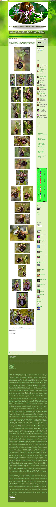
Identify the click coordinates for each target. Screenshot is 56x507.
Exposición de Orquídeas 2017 (19, 430)
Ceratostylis (27, 387)
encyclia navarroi (32, 416)
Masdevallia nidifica (33, 452)
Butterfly (11, 385)
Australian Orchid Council (12, 358)
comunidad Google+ (19, 392)
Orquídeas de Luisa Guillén (12, 470)
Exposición (19, 425)
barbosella (24, 380)
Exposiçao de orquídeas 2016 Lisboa (42, 423)
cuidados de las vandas (43, 400)
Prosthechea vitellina (20, 481)
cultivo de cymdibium (33, 405)
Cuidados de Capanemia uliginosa (12, 398)
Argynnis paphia (29, 379)
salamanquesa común (44, 483)
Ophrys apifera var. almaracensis (26, 462)
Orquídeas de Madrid (18, 470)
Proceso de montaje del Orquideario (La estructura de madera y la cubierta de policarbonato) (43, 77)
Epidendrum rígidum (30, 419)
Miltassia (40, 454)
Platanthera (19, 477)
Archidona (23, 379)
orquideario (14, 468)
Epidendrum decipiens (18, 418)
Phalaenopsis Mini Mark (33, 476)
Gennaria (35, 439)
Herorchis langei (42, 441)
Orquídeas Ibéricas (40, 31)
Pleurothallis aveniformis (26, 478)
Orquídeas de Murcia (29, 470)
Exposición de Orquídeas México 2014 (34, 434)
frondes (39, 438)
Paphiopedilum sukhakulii (43, 279)
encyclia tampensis (11, 417)
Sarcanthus (25, 484)
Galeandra (42, 438)
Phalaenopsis (35, 31)
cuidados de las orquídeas (22, 400)
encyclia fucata (23, 416)
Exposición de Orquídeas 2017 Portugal (24, 431)
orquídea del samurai (27, 467)
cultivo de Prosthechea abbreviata (38, 408)
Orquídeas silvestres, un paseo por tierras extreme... (42, 144)
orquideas (18, 468)
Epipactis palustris (11, 420)
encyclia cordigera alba (18, 416)
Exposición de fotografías (30, 425)
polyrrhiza (10, 480)
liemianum (32, 449)
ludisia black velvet (40, 450)
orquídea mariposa (36, 467)
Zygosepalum (11, 494)
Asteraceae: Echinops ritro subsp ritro (42, 269)
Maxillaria (22, 453)
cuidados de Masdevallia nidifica (31, 401)
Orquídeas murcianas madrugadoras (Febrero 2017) (42, 152)
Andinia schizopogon (36, 377)
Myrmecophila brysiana (26, 457)
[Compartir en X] (20, 327)
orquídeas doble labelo (23, 471)
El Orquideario (11, 32)
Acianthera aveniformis (23, 374)
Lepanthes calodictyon (35, 447)
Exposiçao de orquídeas (35, 423)
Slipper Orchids (11, 367)
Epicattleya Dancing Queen (28, 417)
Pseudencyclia (28, 481)
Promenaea (33, 480)
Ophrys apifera (14, 462)
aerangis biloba (23, 375)
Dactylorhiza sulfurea (20, 411)
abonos (11, 374)
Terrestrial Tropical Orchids (12, 368)
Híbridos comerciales (29, 31)
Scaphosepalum (33, 484)
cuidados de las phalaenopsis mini (36, 400)
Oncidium (15, 460)
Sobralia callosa (42, 235)
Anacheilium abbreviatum (21, 377)
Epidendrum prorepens (16, 419)
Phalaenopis (28, 475)
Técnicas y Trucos (17, 31)
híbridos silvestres (17, 328)
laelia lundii (12, 447)
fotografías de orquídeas (14, 438)
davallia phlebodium (29, 411)
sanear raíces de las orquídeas (20, 484)
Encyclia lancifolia (28, 416)
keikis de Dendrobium (30, 446)
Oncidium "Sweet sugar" (19, 460)
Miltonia (20, 455)
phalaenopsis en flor (11, 476)
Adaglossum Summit (11, 375)
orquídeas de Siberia (41, 470)
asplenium (13, 380)
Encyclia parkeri (35, 416)
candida (40, 385)
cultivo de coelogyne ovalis (22, 405)
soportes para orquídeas (28, 486)
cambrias (34, 385)
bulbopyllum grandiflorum (12, 384)
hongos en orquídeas (36, 444)
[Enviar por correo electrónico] (19, 327)
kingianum (34, 446)
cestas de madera (38, 387)
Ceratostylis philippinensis (31, 387)
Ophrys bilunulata (31, 462)
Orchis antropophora (37, 465)
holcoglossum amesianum (17, 444)
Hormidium (40, 444)
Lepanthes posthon (40, 447)
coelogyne (10, 390)
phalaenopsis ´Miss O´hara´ (37, 475)
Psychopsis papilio (44, 481)
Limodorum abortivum (40, 449)
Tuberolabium (26, 491)
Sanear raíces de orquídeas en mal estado (43, 82)
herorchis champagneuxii (20, 441)
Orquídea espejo (31, 467)
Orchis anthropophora (32, 465)
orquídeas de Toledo (13, 471)
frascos (32, 438)
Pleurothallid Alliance (11, 366)
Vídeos (27, 33)
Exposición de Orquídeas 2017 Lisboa (15, 431)
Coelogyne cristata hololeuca (20, 390)
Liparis (44, 449)
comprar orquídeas (14, 392)
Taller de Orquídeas (34, 488)
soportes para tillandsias (34, 486)
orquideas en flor (33, 471)
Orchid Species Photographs (12, 364)
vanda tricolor (32, 492)
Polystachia (13, 480)
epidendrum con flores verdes (12, 418)
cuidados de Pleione (14, 403)
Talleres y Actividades (12, 33)
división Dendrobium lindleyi (44, 413)
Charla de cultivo (21, 388)
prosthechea (42, 480)
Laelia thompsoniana (16, 447)
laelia (9, 447)
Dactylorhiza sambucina (14, 411)
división (23, 413)
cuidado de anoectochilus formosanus (39, 393)
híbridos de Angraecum (41, 442)
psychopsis (35, 481)
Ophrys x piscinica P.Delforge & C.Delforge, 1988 (41, 133)
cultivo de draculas (44, 405)
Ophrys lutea (44, 463)
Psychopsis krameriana (39, 481)
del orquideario (36, 411)
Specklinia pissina (44, 486)
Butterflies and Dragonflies (40, 204)
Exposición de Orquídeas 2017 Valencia (33, 431)
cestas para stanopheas (17, 388)
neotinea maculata (34, 458)
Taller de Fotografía (29, 488)
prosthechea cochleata (14, 481)
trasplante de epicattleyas (43, 490)
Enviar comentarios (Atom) (16, 354)
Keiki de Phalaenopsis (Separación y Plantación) (43, 109)
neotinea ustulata (38, 458)
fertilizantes (30, 436)
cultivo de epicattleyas (11, 406)
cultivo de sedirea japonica (15, 409)
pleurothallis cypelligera (32, 478)
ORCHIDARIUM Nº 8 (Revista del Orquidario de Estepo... (42, 143)
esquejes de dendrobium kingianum (40, 420)
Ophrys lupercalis (41, 463)
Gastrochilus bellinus (17, 439)
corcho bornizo (19, 393)
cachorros (20, 385)
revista (14, 483)
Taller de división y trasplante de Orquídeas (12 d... (42, 149)
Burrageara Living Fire (22, 384)
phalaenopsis (32, 475)
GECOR (24, 439)
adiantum (17, 375)
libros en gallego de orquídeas (19, 449)
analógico (32, 377)
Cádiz (22, 385)
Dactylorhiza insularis (41, 410)
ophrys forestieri (22, 463)
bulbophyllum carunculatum (34, 383)
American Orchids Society (12, 357)
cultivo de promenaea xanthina (31, 408)
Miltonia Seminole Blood (32, 455)
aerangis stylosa (41, 375)
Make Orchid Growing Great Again (42, 284)
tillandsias (39, 489)
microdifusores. (36, 454)
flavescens (42, 436)
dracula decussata (22, 414)
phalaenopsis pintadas (39, 476)
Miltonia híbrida (23, 455)
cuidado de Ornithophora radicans (20, 395)
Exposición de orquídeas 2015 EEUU (22, 427)
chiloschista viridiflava (38, 388)
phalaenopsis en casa (43, 475)
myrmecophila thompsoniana (31, 457)
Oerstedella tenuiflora (11, 460)
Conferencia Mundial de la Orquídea (42, 392)
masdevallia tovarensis (44, 452)
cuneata (41, 409)
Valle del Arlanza (15, 492)
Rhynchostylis (17, 483)
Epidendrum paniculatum (43, 418)
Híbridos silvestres (42, 33)
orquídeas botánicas (36, 468)
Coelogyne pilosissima (45, 390)
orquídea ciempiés (22, 467)
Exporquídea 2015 (11, 422)
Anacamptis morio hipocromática (39, 376)
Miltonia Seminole (27, 455)
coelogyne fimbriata (26, 390)
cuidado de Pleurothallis (41, 395)
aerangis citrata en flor (32, 375)
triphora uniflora (13, 491)
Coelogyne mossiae (35, 390)
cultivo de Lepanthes (44, 406)
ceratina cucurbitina (23, 387)
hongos (32, 444)
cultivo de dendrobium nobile (38, 405)
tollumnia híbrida (45, 489)
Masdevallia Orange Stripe (38, 452)
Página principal (11, 31)
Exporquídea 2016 (23, 422)
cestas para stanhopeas (11, 388)
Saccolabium (40, 483)
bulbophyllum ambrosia (37, 382)
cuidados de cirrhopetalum (33, 398)
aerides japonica (45, 375)
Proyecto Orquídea (24, 481)
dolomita (11, 414)
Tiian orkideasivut (39, 301)
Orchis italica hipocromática (32, 466)
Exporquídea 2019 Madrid (11, 423)
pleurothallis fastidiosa (37, 478)
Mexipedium (13, 454)
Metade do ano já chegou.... (42, 251)
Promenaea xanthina (37, 480)
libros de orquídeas (17, 448)
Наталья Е (15, 494)
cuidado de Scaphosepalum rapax (18, 396)
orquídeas (21, 468)
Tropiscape (23, 491)
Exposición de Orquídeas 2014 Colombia (35, 426)
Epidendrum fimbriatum (23, 418)
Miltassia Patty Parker (44, 454)
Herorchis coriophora (31, 441)
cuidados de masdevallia (24, 401)
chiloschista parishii (33, 388)
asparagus (10, 380)
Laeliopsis (19, 447)
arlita (32, 379)
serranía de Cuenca (32, 485)
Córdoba (23, 393)
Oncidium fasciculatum (39, 460)
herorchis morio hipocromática (23, 442)
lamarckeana (22, 447)
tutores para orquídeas (41, 491)
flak (38, 436)
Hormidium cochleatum (44, 444)
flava (40, 436)
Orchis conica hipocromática (18, 466)
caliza (24, 385)
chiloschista (25, 388)
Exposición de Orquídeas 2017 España (36, 430)
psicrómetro (32, 481)
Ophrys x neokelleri (25, 328)
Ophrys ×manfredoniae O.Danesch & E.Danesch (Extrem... (42, 136)
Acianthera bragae (27, 374)
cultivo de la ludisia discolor (33, 406)
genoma (37, 439)
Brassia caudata (11, 382)
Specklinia (40, 486)
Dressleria (45, 414)
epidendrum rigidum (26, 419)
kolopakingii (37, 446)
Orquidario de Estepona (12, 467)
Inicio (23, 352)
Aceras (13, 374)
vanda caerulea (21, 492)
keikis (26, 446)
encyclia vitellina (15, 417)
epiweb (15, 420)
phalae (25, 475)
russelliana (37, 483)
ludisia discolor (44, 450)
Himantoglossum (17, 443)
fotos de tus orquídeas (28, 438)
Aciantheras (42, 374)
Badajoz (21, 380)
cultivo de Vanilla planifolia (34, 409)
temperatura (13, 489)
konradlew (29, 501)
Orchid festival (10, 465)
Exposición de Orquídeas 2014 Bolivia (16, 426)
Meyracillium (17, 454)
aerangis (20, 375)
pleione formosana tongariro (41, 477)
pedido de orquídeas (15, 475)
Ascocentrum (41, 379)
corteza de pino (31, 393)
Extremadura (13, 328)
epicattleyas (44, 417)
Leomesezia (28, 447)
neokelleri (21, 328)
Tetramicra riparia (33, 489)
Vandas (35, 492)
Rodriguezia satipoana (33, 483)
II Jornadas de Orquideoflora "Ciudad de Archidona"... (41, 141)
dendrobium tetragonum (11, 413)
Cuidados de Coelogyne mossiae (40, 398)
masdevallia (24, 452)
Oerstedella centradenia (43, 459)
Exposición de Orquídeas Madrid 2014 (30, 433)
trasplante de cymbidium (37, 490)
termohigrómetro (17, 489)
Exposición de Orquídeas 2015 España (31, 427)
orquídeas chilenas (40, 468)
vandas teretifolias (39, 492)
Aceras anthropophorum (17, 374)
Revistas (31, 33)
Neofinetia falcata (11, 458)
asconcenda (45, 379)
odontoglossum (21, 459)
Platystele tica (25, 477)
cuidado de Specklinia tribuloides (40, 396)
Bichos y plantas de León (40, 294)
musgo (17, 457)
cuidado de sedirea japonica (25, 396)
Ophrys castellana (41, 462)
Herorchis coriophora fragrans (36, 441)
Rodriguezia (29, 483)
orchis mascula (40, 466)
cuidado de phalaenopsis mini (35, 395)
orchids (22, 465)
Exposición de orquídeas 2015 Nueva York (27, 428)
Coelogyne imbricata (30, 390)
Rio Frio (38, 260)
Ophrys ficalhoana (18, 463)
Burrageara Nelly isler (27, 384)
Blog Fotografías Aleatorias (40, 205)
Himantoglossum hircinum (22, 443)
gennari (33, 439)
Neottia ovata (44, 458)
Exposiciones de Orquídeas (33, 32)
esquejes (35, 420)
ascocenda (35, 379)
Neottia (41, 458)
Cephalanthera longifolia (15, 387)
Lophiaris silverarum (32, 450)
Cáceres (17, 385)
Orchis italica (27, 466)
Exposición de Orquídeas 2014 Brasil (25, 426)
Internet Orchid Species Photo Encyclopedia (14, 363)
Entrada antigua (32, 352)
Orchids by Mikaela (39, 306)
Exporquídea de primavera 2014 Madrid (19, 423)
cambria (31, 385)
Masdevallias (10, 453)
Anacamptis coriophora (14, 376)
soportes (24, 486)
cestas (35, 387)
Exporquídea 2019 (44, 422)
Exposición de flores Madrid (24, 425)
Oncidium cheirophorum (24, 460)
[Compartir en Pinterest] (22, 327)
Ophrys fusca (26, 463)
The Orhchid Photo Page (12, 369)
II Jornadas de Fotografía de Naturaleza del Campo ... (41, 146)
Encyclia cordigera (14, 416)
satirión (27, 484)
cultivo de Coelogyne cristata (15, 405)
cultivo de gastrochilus (24, 406)
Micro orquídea (26, 454)
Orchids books (25, 465)
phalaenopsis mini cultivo (27, 476)
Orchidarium (19, 465)
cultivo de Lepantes (39, 406)
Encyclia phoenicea (40, 416)
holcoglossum (13, 444)
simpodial (18, 486)
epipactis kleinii (44, 419)
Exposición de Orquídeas (36, 425)
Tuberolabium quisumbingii (36, 491)
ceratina (20, 387)
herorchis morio (17, 442)
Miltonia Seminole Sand (37, 455)
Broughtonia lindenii (24, 382)
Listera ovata (17, 450)
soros (38, 486)
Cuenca (34, 393)
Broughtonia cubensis (19, 382)
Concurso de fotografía (27, 392)
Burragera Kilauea (37, 384)
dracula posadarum (39, 414)
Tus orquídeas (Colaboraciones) (25, 32)
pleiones (46, 477)
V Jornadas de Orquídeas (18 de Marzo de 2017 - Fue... (42, 156)
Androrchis (40, 377)
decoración (33, 411)
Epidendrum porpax (11, 419)
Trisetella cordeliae (19, 491)
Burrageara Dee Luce (17, 384)
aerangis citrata (27, 375)
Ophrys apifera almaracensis (19, 462)
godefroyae (40, 439)
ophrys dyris (14, 463)
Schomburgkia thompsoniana (43, 484)
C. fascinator (14, 385)
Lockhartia (21, 450)
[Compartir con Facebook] (21, 327)
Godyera (43, 439)
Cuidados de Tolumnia (41, 403)
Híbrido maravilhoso (42, 274)
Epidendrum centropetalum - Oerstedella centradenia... (41, 151)
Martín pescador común (43, 245)
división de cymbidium (27, 413)
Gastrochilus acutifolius (11, 439)
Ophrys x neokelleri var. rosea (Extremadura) (41, 138)
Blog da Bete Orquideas (40, 299)
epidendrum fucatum (28, 418)
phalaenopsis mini (21, 476)
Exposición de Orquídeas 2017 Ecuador (27, 430)
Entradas (38, 225)
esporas (32, 420)
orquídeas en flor (38, 471)
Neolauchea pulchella (19, 458)
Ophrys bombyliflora (36, 462)
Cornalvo (25, 393)
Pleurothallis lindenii (42, 478)
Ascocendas (38, 379)
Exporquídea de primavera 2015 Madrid (28, 423)
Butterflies (46, 384)
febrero (39, 157)
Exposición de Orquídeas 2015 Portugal (36, 428)
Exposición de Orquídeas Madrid (12, 433)
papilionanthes (11, 475)
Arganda (26, 379)
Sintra (20, 486)
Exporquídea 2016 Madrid (28, 422)
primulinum (30, 480)
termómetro (20, 489)
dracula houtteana (26, 414)
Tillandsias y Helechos (41, 32)
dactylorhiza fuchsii (23, 410)
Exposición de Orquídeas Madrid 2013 (21, 433)
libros (13, 448)
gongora (45, 439)
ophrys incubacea (31, 463)
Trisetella (16, 491)
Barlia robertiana (41, 380)
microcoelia (30, 454)
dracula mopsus (30, 414)
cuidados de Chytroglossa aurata (27, 398)
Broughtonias (28, 382)
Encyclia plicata (44, 416)
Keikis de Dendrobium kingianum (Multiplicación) (43, 114)
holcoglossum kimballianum (28, 444)
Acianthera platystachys (37, 374)
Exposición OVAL (17, 436)
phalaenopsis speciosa (44, 476)
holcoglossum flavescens (22, 444)
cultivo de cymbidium (28, 405)
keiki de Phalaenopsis (23, 446)
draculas (42, 414)
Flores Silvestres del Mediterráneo (40, 268)
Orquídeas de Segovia (35, 470)
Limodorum (35, 449)
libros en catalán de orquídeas (12, 449)
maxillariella (10, 454)
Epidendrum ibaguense (33, 418)
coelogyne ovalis (40, 390)
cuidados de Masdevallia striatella (38, 401)
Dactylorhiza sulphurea (24, 411)
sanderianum (15, 484)
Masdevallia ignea (28, 452)
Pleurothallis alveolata (16, 478)
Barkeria (33, 380)
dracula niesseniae (34, 414)
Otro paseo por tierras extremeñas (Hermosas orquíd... (42, 139)
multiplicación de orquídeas (12, 457)
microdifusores (33, 454)
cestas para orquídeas (43, 387)
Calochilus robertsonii (28, 385)
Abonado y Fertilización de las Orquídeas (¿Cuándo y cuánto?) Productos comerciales (43, 70)
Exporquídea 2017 (34, 422)
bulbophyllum (32, 382)
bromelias (15, 382)
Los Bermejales (36, 450)
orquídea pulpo (10, 468)
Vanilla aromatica (43, 492)
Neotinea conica (23, 458)
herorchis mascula (13, 442)
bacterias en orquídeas (17, 380)
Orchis (28, 465)
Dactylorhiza (13, 410)
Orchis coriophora (23, 466)
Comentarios (39, 226)
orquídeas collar (44, 468)
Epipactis (37, 419)
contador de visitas (39, 45)
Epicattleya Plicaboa (40, 417)
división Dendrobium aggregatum (38, 413)
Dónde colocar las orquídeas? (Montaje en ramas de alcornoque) (42, 93)
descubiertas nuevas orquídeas (18, 413)
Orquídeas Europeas (11, 365)
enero (39, 158)
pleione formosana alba (36, 477)
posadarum (24, 480)
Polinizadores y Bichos (17, 32)
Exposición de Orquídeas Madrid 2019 (26, 434)
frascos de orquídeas (36, 438)
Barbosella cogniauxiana (28, 380)
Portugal (21, 480)
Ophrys (10, 462)
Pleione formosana (31, 477)
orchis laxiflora (37, 466)
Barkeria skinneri (36, 380)
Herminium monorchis (14, 441)
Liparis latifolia (14, 450)
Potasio (27, 480)
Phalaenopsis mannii (16, 476)
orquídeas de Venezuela (18, 471)
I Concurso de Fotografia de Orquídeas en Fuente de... (41, 154)
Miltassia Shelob (16, 455)
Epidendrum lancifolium (38, 418)
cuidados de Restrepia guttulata (35, 403)
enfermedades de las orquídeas (21, 417)
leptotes (43, 447)
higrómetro (14, 443)
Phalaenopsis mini (42, 98)
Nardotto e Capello (41, 457)
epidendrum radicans (21, 419)
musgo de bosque (21, 457)
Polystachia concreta (17, 480)
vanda (19, 492)
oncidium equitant (35, 460)
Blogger (37, 501)
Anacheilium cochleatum (27, 377)
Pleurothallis (11, 478)
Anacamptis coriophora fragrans (21, 376)
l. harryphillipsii (40, 446)
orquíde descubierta (18, 467)
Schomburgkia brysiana (37, 484)
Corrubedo (28, 393)
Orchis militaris (44, 466)
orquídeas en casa (29, 471)
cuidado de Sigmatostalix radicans (32, 396)
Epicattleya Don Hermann (34, 417)
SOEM (22, 486)
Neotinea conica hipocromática (29, 458)
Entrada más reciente (12, 352)
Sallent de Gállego (11, 484)
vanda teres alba (29, 492)
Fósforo (10, 438)
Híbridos (37, 442)
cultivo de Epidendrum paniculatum (18, 406)
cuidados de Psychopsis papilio (28, 403)
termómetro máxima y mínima (25, 489)
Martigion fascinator (14, 452)
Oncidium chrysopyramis (29, 460)
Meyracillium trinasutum (21, 454)
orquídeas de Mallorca (24, 470)
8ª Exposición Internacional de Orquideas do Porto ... (41, 148)
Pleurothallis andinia (22, 478)
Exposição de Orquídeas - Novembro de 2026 (43, 241)
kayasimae (18, 446)
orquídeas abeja (26, 468)
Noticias (34, 33)
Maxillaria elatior (29, 453)
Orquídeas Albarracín (31, 468)
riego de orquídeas (21, 483)
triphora (10, 491)
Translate (42, 50)
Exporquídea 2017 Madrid (39, 422)
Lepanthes (31, 447)
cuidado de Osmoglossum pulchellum (28, 395)
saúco (29, 484)
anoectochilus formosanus (12, 379)
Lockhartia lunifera (24, 450)
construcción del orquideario (12, 393)
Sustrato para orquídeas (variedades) (43, 64)
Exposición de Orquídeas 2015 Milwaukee (18, 428)
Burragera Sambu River (41, 384)
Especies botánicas (23, 31)
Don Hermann (14, 414)
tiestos (36, 489)
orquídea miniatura (40, 467)
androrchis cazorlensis (44, 377)
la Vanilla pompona (44, 446)
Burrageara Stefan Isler (32, 384)
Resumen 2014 (11, 483)
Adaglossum (45, 374)
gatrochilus (21, 439)
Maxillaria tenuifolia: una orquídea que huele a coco (43, 87)
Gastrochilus (44, 438)
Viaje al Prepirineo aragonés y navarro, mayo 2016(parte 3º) (42, 291)
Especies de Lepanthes (28, 420)
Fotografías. (24, 438)
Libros (37, 33)
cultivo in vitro (38, 409)
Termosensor (30, 489)
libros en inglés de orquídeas (26, 449)
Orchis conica (13, 466)
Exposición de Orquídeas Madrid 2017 (18, 434)
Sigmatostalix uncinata (11, 486)
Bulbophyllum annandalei (43, 382)
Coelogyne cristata (14, 390)
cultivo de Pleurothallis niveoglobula (23, 408)
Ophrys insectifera (36, 463)
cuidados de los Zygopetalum (18, 401)
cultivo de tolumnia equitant (21, 409)
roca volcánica (25, 483)
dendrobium (39, 411)
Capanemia (45, 385)
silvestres (15, 486)
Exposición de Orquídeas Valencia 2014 (38, 435)
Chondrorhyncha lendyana (43, 388)
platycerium (22, 477)
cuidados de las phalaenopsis (29, 400)
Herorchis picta (33, 442)
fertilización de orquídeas (25, 436)
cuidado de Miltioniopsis (14, 395)
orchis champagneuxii (42, 465)
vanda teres (25, 492)
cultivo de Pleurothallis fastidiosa (15, 408)
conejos (32, 392)
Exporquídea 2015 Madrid (17, 422)
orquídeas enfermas (44, 471)
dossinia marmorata (18, 414)
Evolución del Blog (18, 33)
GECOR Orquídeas (28, 439)
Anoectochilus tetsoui (18, 379)
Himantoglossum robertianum (29, 443)
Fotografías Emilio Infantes (20, 438)
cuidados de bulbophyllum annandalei (18, 397)
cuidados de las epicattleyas (17, 400)
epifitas (33, 419)
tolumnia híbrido (18, 490)
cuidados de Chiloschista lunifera (20, 398)
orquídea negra (44, 467)
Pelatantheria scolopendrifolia (21, 475)
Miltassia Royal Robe (11, 455)
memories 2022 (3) (42, 255)
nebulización (45, 457)
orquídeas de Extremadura (31, 328)
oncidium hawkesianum (44, 460)
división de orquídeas (31, 413)
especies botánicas (20, 420)
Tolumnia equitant (14, 490)
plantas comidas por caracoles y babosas (13, 477)
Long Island (28, 450)
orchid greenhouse (15, 465)
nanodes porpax (36, 457)
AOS (21, 379)
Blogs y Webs (23, 33)
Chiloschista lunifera (28, 388)
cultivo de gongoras (29, 406)
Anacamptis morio (32, 376)
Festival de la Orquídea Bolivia (34, 436)
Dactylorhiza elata (17, 410)
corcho (16, 393)
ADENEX (15, 375)
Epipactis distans (40, 419)
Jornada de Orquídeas (13, 446)
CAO (42, 385)
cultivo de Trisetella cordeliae (28, 409)
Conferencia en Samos (36, 392)
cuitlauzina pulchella (38, 404)
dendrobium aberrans (44, 411)
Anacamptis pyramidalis (15, 377)
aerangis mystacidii (37, 375)
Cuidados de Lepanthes (11, 401)
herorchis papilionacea (28, 442)
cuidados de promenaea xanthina (20, 403)
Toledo (42, 489)
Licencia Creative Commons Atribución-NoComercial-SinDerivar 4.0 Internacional (39, 213)
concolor (23, 392)
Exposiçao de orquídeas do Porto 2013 (13, 425)
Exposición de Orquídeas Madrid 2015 (39, 433)
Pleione (28, 477)
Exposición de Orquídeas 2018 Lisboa (42, 431)
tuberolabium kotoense (31, 491)
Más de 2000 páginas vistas (19, 452)
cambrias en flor (37, 385)
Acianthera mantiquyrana (32, 374)
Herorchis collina (26, 441)
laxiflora (25, 447)
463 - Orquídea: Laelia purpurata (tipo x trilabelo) (43, 231)
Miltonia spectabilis (42, 455)
